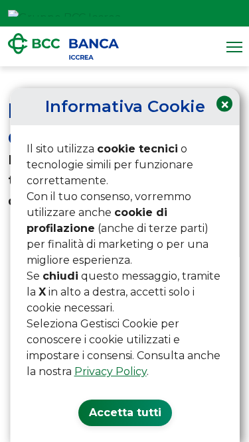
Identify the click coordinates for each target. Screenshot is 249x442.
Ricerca (234, 13)
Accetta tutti (124, 412)
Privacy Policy (110, 371)
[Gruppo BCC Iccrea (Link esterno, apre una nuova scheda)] (64, 13)
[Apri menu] (234, 46)
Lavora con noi (199, 13)
